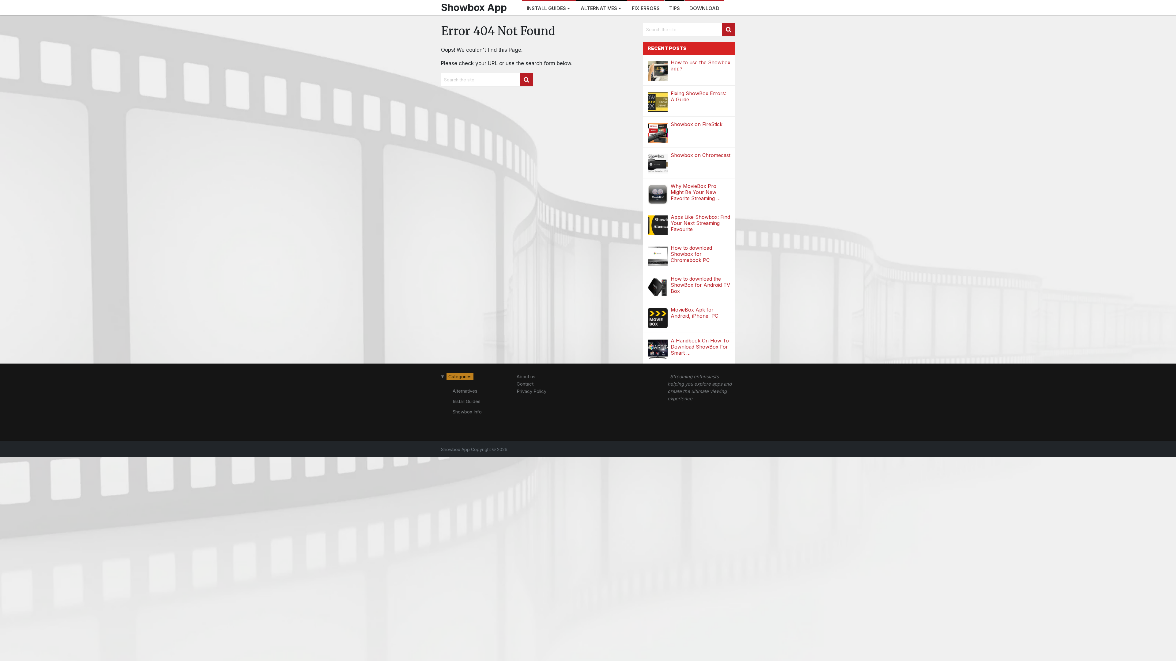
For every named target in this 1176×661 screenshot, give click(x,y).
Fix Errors (646, 8)
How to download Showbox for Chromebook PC (691, 254)
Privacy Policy (531, 391)
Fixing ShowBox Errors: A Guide (698, 96)
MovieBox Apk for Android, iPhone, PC (694, 313)
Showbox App (474, 7)
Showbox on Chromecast (700, 155)
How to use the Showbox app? (700, 65)
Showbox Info (467, 412)
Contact (525, 384)
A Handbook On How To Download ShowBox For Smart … (700, 347)
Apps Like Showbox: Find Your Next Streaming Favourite (700, 223)
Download (704, 8)
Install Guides (547, 8)
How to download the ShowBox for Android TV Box (700, 285)
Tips (674, 8)
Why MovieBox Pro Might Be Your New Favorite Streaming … (696, 192)
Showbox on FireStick (696, 124)
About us (526, 376)
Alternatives (599, 8)
